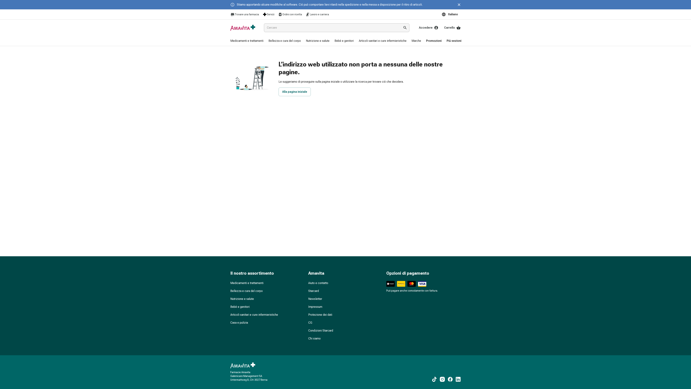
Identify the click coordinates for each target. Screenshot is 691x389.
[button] (451, 14)
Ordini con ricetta (292, 14)
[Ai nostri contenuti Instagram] (442, 379)
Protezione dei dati (320, 314)
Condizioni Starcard (320, 330)
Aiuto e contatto (318, 283)
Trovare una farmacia (247, 14)
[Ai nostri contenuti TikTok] (434, 379)
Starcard (313, 291)
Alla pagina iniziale (294, 91)
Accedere (426, 27)
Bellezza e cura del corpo (246, 291)
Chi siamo (314, 338)
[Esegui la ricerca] (405, 27)
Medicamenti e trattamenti (246, 283)
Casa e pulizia (239, 322)
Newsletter (315, 299)
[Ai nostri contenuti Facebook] (450, 379)
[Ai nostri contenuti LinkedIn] (458, 379)
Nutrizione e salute (242, 299)
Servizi (270, 14)
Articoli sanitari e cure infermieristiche (254, 314)
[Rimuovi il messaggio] (459, 5)
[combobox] (331, 27)
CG (310, 322)
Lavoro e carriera (319, 14)
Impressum (315, 306)
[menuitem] (246, 41)
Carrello (449, 27)
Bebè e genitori (240, 306)
